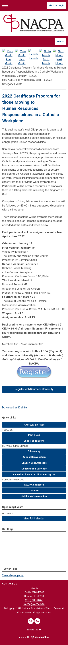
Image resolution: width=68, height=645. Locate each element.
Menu (5, 5)
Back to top (32, 629)
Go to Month (46, 61)
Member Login (56, 5)
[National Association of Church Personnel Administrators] (34, 23)
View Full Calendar (34, 518)
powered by (25, 637)
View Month (21, 61)
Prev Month (8, 61)
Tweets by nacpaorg (13, 575)
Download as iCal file (14, 407)
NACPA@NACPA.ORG (34, 604)
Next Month (59, 61)
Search (60, 41)
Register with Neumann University (34, 389)
